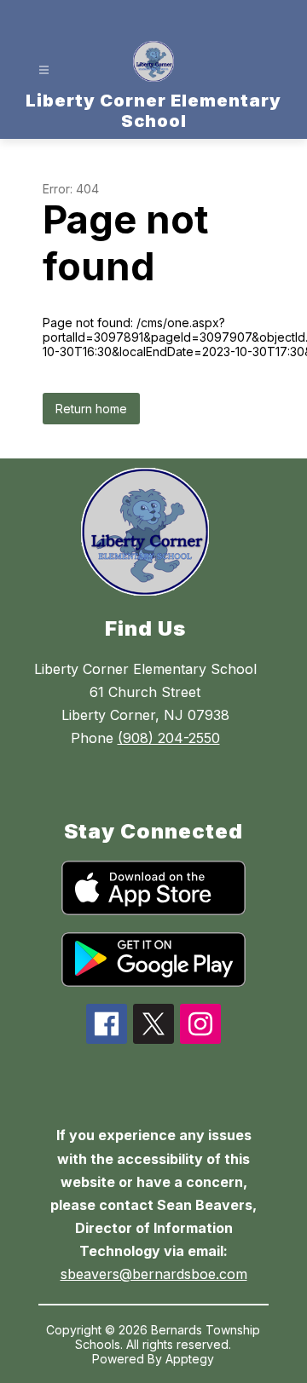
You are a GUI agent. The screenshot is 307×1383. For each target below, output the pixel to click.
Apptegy (189, 1358)
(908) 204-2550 (169, 737)
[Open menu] (44, 70)
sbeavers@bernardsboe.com (154, 1273)
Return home (91, 408)
